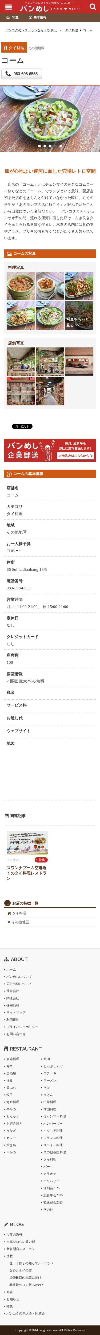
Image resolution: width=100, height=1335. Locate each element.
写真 (15, 17)
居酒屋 (11, 1073)
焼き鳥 (11, 1145)
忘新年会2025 (53, 1195)
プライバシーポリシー (22, 1027)
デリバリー (51, 1181)
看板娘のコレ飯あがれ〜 (27, 1285)
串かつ (11, 1152)
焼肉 (46, 1059)
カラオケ (49, 1174)
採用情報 (12, 1005)
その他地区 (20, 922)
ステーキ (49, 1073)
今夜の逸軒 (14, 1234)
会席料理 (12, 1059)
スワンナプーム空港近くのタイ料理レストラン (27, 873)
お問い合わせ (16, 1034)
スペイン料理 (53, 1145)
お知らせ (12, 1299)
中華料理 (49, 1102)
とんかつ (12, 1116)
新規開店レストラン (20, 1249)
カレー (11, 1138)
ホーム (11, 969)
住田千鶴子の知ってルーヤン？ (31, 1263)
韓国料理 (49, 1109)
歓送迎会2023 (53, 1202)
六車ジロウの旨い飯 (20, 1242)
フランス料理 (53, 1138)
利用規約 (12, 1020)
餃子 (9, 1095)
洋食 (9, 1080)
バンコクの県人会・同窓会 (25, 1313)
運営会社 (12, 991)
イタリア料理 (53, 1131)
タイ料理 (19, 913)
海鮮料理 (12, 1102)
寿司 (9, 1066)
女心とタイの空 (20, 1270)
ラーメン (49, 1080)
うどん (48, 1095)
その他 (48, 1209)
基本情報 (40, 17)
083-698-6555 (26, 73)
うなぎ (11, 1131)
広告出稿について (19, 984)
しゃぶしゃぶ (53, 1066)
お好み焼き (14, 1123)
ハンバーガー (53, 1123)
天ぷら (11, 1088)
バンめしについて (19, 977)
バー (46, 1166)
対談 (9, 1292)
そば (46, 1088)
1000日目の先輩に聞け (25, 1277)
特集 (42, 860)
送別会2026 (51, 1188)
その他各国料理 (54, 1152)
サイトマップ (16, 1012)
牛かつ (11, 1109)
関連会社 (12, 998)
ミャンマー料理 (54, 1116)
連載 (9, 1256)
